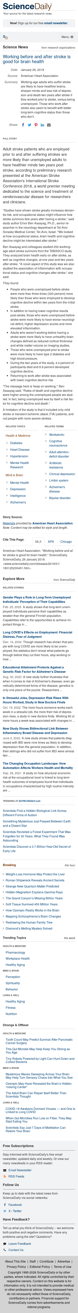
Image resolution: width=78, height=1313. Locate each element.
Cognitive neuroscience (58, 443)
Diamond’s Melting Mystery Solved (29, 928)
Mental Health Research (19, 465)
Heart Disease (20, 449)
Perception (13, 977)
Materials (9, 523)
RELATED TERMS (54, 426)
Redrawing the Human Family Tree (29, 922)
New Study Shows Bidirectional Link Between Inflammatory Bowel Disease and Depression (35, 730)
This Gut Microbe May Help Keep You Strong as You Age (38, 1050)
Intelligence (18, 495)
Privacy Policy (16, 1266)
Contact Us (16, 1250)
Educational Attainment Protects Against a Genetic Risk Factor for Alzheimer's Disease (34, 669)
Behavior (12, 989)
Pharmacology (15, 952)
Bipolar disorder (60, 498)
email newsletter (55, 23)
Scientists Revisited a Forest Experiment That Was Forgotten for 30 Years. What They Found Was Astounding (37, 836)
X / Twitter (15, 1211)
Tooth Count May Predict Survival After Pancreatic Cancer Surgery (39, 1041)
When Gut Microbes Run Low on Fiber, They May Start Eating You (39, 1120)
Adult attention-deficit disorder (59, 454)
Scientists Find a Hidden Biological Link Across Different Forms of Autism (34, 812)
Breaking (9, 865)
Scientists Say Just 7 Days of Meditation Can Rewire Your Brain (36, 1129)
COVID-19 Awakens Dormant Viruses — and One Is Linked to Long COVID (40, 1110)
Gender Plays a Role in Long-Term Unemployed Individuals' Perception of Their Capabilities (37, 599)
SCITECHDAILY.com (30, 801)
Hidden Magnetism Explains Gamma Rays (34, 892)
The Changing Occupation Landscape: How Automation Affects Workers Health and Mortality (38, 765)
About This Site (15, 1261)
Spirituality (13, 983)
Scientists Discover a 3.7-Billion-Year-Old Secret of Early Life (37, 848)
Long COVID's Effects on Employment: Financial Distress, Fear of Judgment (37, 634)
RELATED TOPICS (15, 426)
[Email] (49, 125)
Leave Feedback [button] (20, 1243)
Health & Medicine (18, 435)
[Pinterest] (36, 125)
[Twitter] (29, 125)
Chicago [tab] (66, 541)
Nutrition (11, 1014)
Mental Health (19, 482)
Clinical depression (62, 474)
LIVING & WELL (11, 995)
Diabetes (16, 443)
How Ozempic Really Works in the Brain (32, 910)
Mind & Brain (14, 475)
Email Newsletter (20, 1170)
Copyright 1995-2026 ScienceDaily (31, 1272)
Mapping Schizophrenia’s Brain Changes (33, 916)
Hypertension (19, 456)
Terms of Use (62, 1266)
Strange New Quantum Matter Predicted (32, 886)
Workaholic (56, 434)
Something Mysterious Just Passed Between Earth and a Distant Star (37, 823)
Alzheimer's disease (57, 489)
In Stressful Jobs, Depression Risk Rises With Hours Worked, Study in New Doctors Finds (36, 700)
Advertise (63, 1261)
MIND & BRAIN (11, 970)
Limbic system (58, 480)
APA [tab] (51, 541)
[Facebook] (23, 125)
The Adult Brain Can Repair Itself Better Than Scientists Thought (36, 1095)
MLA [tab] (38, 541)
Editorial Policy (40, 1266)
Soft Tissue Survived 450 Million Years (32, 904)
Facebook (15, 1204)
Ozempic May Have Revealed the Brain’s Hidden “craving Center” (39, 1085)
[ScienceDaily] (27, 6)
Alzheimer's (18, 502)
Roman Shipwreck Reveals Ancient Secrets (35, 880)
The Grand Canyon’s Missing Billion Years (34, 898)
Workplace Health (18, 958)
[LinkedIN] (42, 125)
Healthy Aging (15, 964)
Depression (18, 489)
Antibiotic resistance (56, 465)
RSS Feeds (16, 1176)
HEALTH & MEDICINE (14, 946)
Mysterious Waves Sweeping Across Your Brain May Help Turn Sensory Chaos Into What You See (39, 1076)
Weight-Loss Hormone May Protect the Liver (35, 874)
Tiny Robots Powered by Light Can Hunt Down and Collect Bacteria (40, 1060)
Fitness (11, 1007)
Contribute (47, 1261)
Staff (33, 1261)
